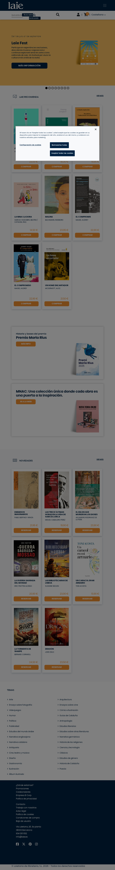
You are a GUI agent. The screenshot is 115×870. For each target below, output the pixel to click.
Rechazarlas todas (59, 145)
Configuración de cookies (30, 145)
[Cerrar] (96, 129)
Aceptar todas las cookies (62, 153)
